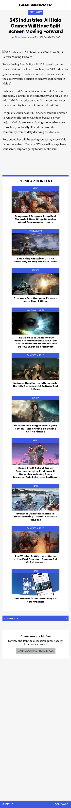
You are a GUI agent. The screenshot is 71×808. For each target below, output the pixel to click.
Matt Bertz (20, 37)
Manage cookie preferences (35, 650)
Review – (35, 299)
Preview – (35, 559)
